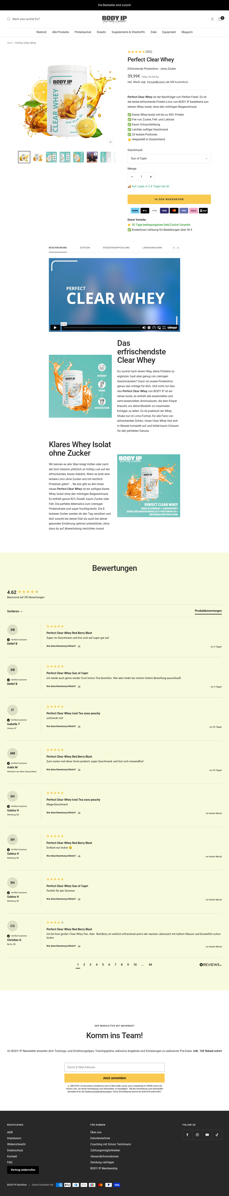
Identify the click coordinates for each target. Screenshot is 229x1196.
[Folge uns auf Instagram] (197, 1135)
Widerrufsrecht (16, 1144)
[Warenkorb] (220, 19)
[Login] (212, 19)
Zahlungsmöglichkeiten (105, 1150)
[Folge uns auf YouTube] (207, 1135)
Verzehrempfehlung (116, 247)
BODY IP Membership (104, 1168)
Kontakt (12, 1156)
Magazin (187, 32)
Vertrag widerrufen (23, 1170)
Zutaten (85, 247)
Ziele (153, 32)
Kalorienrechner (100, 1138)
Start (10, 42)
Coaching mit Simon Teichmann (110, 1144)
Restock (41, 32)
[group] (26, 592)
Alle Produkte (60, 32)
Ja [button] (79, 646)
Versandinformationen (104, 1156)
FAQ (9, 1162)
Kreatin (101, 32)
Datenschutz (15, 1150)
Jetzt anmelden (114, 1078)
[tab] (208, 611)
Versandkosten (156, 82)
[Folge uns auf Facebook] (187, 1135)
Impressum (14, 1138)
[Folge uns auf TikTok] (217, 1135)
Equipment (169, 32)
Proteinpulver (83, 32)
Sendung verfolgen (102, 1162)
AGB (10, 1132)
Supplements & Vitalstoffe (128, 32)
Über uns (95, 1132)
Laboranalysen (152, 247)
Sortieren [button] (13, 611)
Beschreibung (58, 247)
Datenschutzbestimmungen (98, 1091)
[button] (169, 52)
